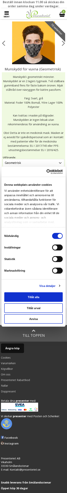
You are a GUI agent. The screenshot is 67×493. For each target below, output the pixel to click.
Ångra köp (12, 348)
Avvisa (33, 319)
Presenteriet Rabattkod (15, 380)
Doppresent (8, 391)
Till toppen (34, 335)
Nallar (4, 385)
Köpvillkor (7, 369)
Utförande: (9, 157)
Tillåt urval (33, 308)
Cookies (6, 357)
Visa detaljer (47, 285)
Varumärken (8, 363)
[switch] (57, 248)
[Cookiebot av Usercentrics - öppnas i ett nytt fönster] (47, 171)
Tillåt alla (33, 297)
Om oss (5, 374)
